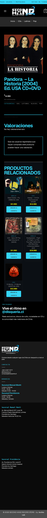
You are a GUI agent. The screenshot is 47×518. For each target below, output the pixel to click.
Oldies (34, 103)
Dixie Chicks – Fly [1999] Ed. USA (14, 199)
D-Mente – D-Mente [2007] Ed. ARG (14, 285)
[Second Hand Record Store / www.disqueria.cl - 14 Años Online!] (23, 11)
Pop (35, 21)
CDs (19, 21)
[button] (5, 11)
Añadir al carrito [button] (13, 209)
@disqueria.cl (13, 312)
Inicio (12, 21)
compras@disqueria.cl (9, 374)
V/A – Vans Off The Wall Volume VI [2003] (13, 240)
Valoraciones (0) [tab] (11, 117)
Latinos (27, 21)
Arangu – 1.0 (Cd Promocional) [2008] (33, 200)
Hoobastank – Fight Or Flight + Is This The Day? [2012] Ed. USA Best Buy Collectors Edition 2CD (33, 243)
